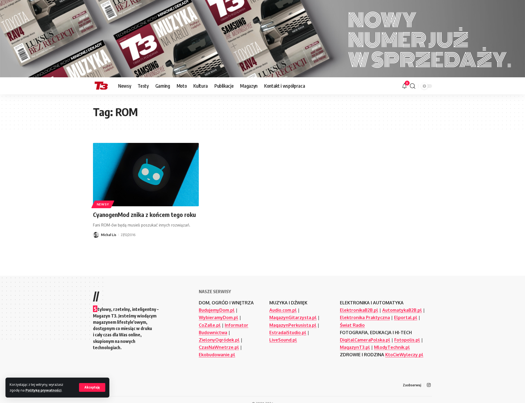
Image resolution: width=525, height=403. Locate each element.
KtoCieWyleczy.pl (404, 354)
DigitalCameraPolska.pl (365, 340)
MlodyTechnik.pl (392, 347)
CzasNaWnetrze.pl (219, 347)
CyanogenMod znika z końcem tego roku (144, 214)
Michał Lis (108, 235)
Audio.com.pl (283, 310)
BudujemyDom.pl (217, 310)
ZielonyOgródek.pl (219, 340)
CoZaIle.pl (210, 325)
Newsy (103, 204)
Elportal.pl (405, 317)
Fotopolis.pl (407, 340)
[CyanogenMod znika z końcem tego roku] (146, 174)
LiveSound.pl (283, 340)
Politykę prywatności (43, 390)
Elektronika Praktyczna (365, 317)
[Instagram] (428, 385)
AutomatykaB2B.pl (402, 310)
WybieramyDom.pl (218, 317)
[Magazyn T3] (101, 86)
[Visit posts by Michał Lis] (96, 235)
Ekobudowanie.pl (217, 354)
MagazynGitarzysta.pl (293, 317)
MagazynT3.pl (355, 347)
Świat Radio (352, 325)
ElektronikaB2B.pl (359, 310)
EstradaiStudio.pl (287, 332)
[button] (92, 387)
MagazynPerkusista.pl (292, 325)
